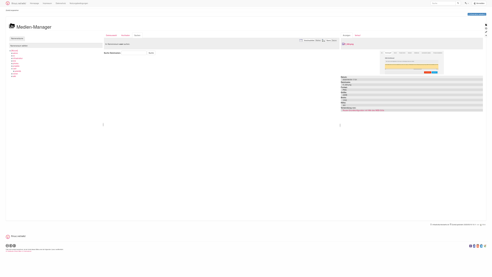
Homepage (34, 3)
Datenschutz (61, 3)
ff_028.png (349, 44)
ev (14, 55)
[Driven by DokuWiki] (485, 246)
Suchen (137, 35)
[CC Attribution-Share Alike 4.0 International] (11, 245)
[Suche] (458, 3)
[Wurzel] (14, 50)
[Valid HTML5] (477, 246)
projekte (16, 66)
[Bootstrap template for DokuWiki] (470, 246)
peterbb (18, 71)
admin (15, 53)
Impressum (47, 3)
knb (14, 61)
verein (15, 73)
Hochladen (125, 35)
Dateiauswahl (111, 35)
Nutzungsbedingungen (79, 3)
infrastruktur (18, 58)
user (15, 68)
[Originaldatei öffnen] (412, 62)
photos (15, 63)
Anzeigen (346, 35)
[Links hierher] (486, 31)
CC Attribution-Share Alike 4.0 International (18, 251)
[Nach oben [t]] (486, 35)
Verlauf (357, 35)
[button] (467, 3)
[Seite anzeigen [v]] (486, 24)
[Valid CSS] (481, 246)
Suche (151, 53)
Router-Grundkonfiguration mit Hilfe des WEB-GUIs (363, 110)
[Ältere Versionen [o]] (486, 28)
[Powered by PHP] (474, 246)
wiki (14, 76)
